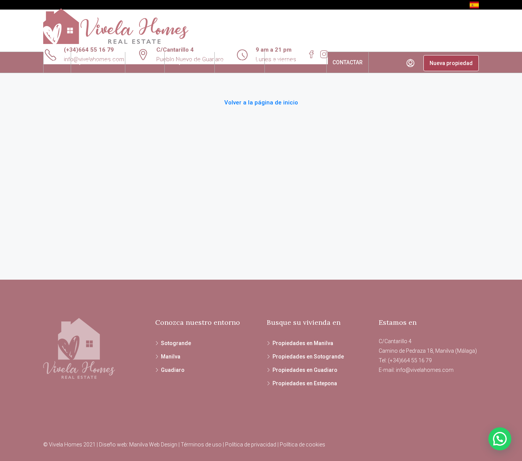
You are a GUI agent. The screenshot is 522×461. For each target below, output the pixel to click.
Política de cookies (302, 444)
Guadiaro (173, 370)
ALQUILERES (185, 62)
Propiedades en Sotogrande (308, 356)
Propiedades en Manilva (302, 343)
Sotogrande (176, 343)
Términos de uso (201, 444)
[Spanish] (474, 4)
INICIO (57, 62)
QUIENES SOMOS (98, 62)
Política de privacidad (250, 444)
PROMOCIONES (239, 62)
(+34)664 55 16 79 (89, 49)
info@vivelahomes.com (425, 370)
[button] (499, 438)
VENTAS (141, 62)
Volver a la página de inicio (261, 102)
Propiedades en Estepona (304, 383)
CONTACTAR (347, 62)
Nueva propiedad (451, 63)
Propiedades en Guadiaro (304, 370)
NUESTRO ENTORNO (296, 62)
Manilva (170, 356)
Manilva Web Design (153, 444)
